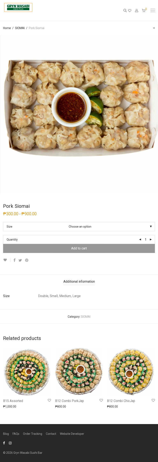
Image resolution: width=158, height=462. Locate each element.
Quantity (12, 239)
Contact (51, 433)
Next (154, 114)
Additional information (79, 281)
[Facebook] (4, 442)
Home (7, 28)
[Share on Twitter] (20, 260)
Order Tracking (32, 433)
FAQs (16, 433)
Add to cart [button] (8, 406)
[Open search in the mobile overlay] (125, 10)
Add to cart (79, 248)
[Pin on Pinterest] (27, 260)
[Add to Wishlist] (6, 260)
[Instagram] (10, 442)
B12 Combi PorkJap (69, 401)
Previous (4, 114)
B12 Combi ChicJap (121, 401)
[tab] (79, 281)
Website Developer (72, 433)
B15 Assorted (13, 401)
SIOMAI (20, 28)
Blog (6, 433)
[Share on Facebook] (14, 260)
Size (9, 226)
